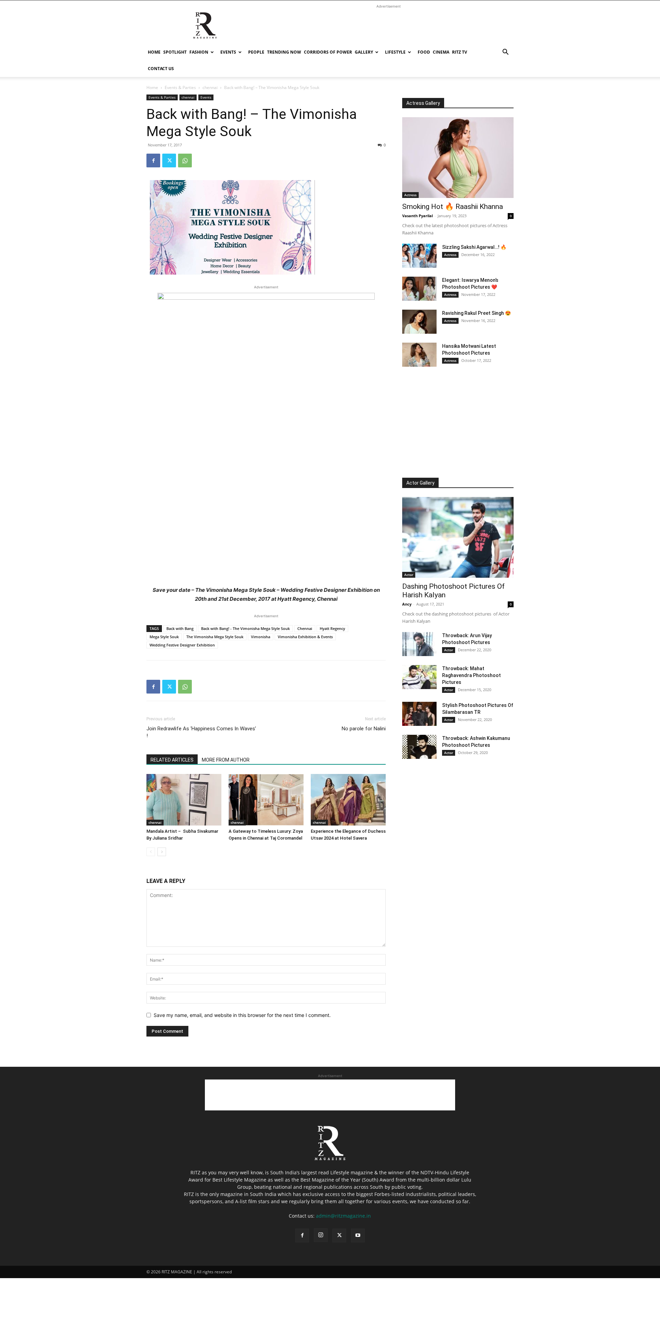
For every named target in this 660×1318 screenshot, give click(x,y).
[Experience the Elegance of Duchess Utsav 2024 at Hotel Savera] (348, 800)
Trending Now (284, 52)
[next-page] (161, 852)
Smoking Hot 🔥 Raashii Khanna (452, 206)
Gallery (364, 52)
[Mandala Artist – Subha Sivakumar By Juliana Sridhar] (183, 800)
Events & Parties (180, 87)
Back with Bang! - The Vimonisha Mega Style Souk (245, 628)
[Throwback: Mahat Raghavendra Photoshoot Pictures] (419, 677)
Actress (410, 194)
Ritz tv (459, 52)
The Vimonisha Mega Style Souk (214, 636)
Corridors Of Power (328, 52)
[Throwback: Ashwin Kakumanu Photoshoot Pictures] (419, 747)
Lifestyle (395, 52)
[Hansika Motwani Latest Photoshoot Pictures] (419, 355)
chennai (210, 87)
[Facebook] (153, 160)
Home (154, 52)
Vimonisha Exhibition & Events (305, 636)
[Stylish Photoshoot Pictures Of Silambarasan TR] (419, 714)
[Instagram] (321, 1235)
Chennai (304, 628)
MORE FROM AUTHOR (226, 760)
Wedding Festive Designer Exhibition (182, 644)
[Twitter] (169, 160)
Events (228, 52)
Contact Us (161, 68)
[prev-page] (150, 852)
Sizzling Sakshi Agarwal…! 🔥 (474, 247)
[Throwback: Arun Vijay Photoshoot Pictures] (419, 644)
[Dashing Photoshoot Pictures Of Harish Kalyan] (458, 537)
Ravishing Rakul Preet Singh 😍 (476, 313)
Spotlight (175, 52)
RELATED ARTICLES (172, 760)
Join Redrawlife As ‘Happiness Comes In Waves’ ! (201, 732)
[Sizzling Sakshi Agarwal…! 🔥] (419, 256)
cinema (441, 52)
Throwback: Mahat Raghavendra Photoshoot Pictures (471, 675)
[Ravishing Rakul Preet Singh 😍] (419, 322)
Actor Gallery (420, 483)
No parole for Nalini (364, 729)
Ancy (406, 604)
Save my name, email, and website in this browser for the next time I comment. (242, 1015)
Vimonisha (260, 636)
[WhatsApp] (185, 160)
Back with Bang (180, 628)
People (256, 52)
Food (424, 52)
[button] (505, 52)
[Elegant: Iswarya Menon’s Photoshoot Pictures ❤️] (419, 289)
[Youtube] (358, 1235)
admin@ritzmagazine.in (343, 1215)
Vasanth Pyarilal (417, 215)
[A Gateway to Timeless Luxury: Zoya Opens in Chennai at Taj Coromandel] (266, 800)
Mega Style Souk (164, 636)
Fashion (198, 52)
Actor (408, 574)
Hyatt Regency (332, 628)
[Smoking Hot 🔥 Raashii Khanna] (458, 157)
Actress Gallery (423, 103)
